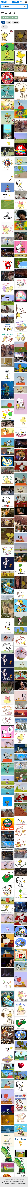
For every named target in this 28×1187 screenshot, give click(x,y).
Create (16, 1)
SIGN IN (22, 1)
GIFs (9, 22)
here (5, 1185)
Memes (4, 26)
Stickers (16, 22)
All (3, 22)
